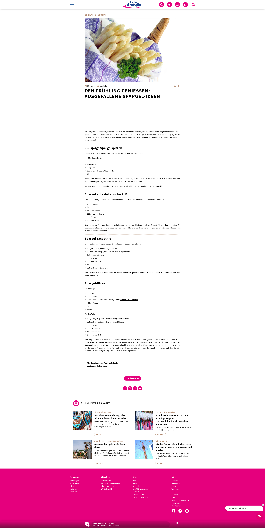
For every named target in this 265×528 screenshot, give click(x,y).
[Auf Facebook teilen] (125, 388)
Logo (173, 492)
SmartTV (136, 492)
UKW (134, 480)
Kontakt (174, 480)
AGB (173, 497)
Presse (174, 486)
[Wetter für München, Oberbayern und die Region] (169, 4)
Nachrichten (106, 480)
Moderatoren (75, 483)
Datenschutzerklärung (180, 500)
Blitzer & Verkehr (107, 486)
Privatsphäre (176, 506)
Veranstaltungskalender (110, 483)
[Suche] (193, 5)
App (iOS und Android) (141, 489)
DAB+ (135, 483)
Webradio (136, 486)
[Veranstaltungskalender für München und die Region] (185, 4)
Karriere (174, 494)
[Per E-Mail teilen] (140, 388)
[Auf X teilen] (130, 388)
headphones (175, 86)
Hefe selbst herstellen (129, 299)
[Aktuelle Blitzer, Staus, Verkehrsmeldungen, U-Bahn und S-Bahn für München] (177, 4)
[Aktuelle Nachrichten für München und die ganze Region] (161, 4)
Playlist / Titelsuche (140, 497)
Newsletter (175, 483)
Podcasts (73, 492)
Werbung (175, 489)
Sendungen (74, 480)
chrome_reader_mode (179, 86)
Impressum (175, 503)
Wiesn (72, 486)
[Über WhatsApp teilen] (135, 388)
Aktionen (73, 489)
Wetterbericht (106, 489)
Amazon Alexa (138, 494)
